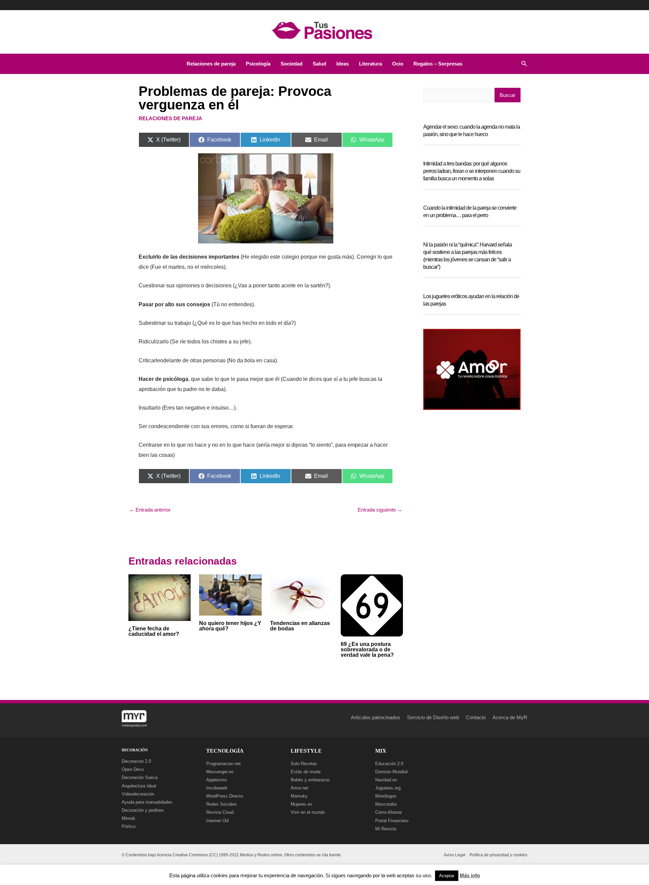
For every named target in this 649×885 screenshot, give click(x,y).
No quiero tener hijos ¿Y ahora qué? (230, 625)
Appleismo (216, 779)
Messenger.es (220, 771)
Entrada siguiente (380, 510)
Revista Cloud (220, 812)
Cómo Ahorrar (388, 812)
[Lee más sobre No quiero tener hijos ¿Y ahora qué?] (230, 594)
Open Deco (133, 769)
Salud (319, 64)
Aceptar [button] (446, 875)
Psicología (258, 64)
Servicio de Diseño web (433, 717)
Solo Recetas (304, 763)
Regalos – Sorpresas (437, 64)
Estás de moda (305, 771)
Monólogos (385, 796)
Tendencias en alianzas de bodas (300, 625)
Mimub (128, 818)
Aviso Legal (454, 855)
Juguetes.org (388, 787)
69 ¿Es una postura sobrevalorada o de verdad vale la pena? (367, 649)
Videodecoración (138, 794)
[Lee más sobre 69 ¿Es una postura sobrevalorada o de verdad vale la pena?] (372, 605)
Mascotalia (385, 804)
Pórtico (129, 826)
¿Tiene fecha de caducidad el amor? (153, 631)
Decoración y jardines (143, 810)
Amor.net (299, 787)
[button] (524, 63)
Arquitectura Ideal (139, 785)
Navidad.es (386, 779)
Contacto (476, 717)
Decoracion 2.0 (136, 761)
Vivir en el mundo (308, 812)
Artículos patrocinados (375, 717)
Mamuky (299, 796)
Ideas (342, 64)
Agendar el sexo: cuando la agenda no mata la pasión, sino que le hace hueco (471, 130)
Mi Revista (385, 828)
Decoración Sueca (140, 777)
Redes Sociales (221, 804)
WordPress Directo (224, 796)
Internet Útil (217, 820)
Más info (470, 875)
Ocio (397, 64)
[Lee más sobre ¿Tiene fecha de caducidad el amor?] (159, 597)
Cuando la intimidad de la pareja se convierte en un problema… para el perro (469, 211)
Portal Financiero (391, 820)
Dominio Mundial (391, 771)
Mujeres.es (301, 804)
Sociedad (292, 64)
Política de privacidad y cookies (498, 855)
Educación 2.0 (389, 763)
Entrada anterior (150, 510)
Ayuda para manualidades (147, 802)
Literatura (370, 64)
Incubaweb (216, 787)
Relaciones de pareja (211, 64)
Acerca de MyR (509, 717)
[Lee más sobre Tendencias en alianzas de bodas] (301, 594)
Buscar (507, 95)
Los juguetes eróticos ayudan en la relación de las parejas (471, 300)
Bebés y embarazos (310, 779)
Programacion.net (223, 763)
